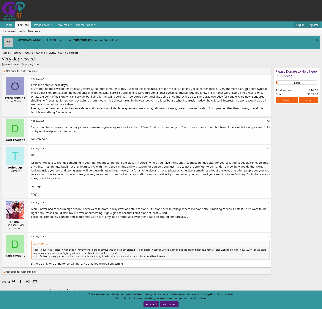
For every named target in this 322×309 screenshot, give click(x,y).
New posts (34, 31)
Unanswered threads (13, 31)
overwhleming (12, 64)
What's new (41, 25)
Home (8, 25)
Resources (62, 25)
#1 (268, 78)
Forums (23, 25)
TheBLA (15, 221)
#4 (268, 202)
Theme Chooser (86, 25)
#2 (268, 120)
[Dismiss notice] (316, 40)
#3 (268, 148)
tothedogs (15, 167)
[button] (51, 24)
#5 (268, 236)
